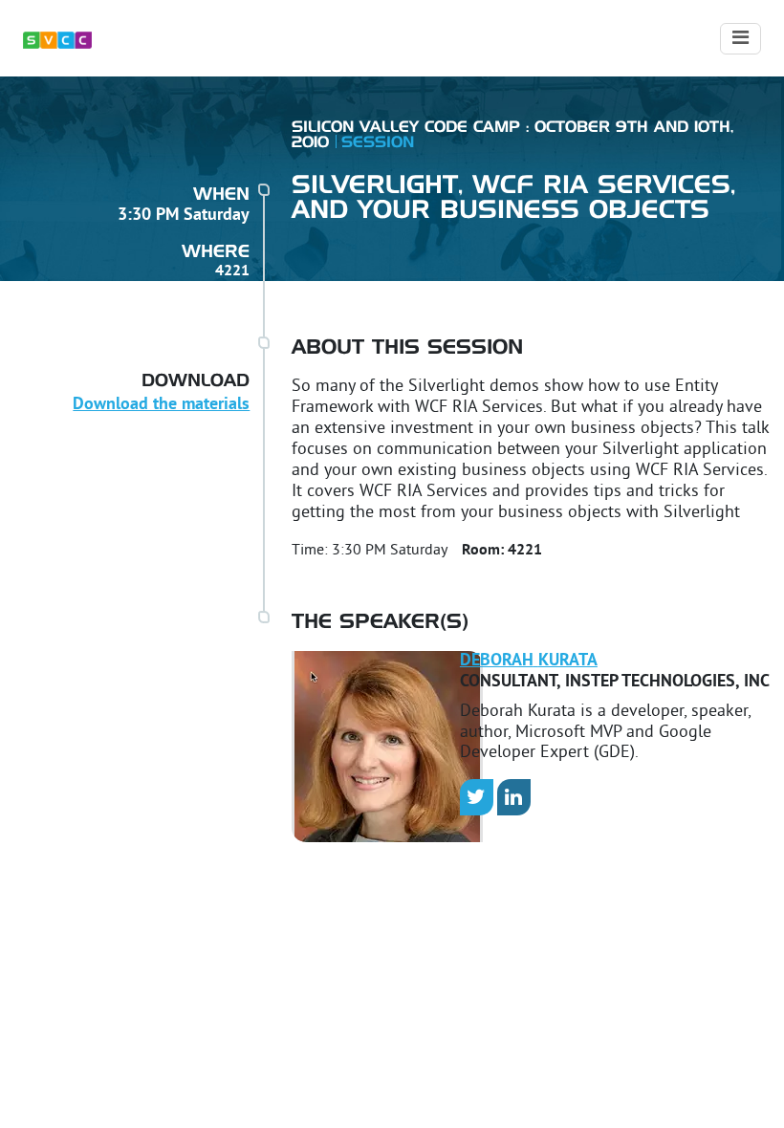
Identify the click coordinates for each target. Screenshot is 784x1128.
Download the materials (161, 405)
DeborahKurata (529, 661)
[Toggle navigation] (740, 38)
